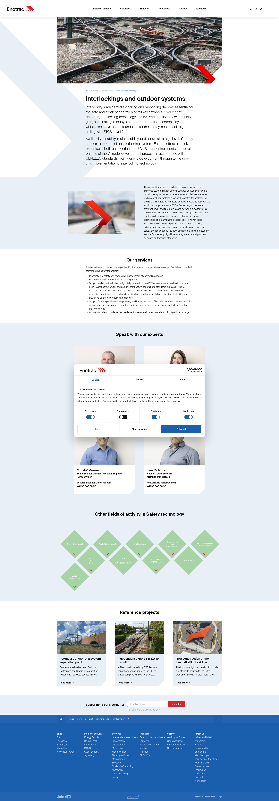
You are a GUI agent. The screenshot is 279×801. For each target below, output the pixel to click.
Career (183, 8)
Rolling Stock (91, 741)
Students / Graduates (178, 744)
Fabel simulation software (152, 737)
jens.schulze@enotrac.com (161, 482)
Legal (220, 796)
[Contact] (256, 8)
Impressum (198, 796)
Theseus (144, 751)
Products (144, 8)
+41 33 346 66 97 (86, 486)
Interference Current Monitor (150, 746)
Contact (199, 777)
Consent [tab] (96, 380)
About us (201, 8)
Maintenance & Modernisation (119, 750)
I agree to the (145, 709)
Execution (117, 762)
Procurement (118, 741)
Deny (97, 429)
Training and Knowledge (207, 759)
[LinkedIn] (64, 797)
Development (119, 744)
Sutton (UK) (62, 744)
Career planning (175, 748)
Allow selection (139, 429)
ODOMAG (145, 755)
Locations (200, 773)
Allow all (181, 429)
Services (124, 8)
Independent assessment (125, 737)
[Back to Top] (218, 719)
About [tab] (183, 379)
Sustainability (201, 748)
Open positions (175, 741)
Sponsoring (200, 751)
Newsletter (200, 780)
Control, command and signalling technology (118, 90)
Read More (65, 682)
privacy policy (151, 709)
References (164, 8)
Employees (200, 769)
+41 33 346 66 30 (156, 486)
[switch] (123, 417)
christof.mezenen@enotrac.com (94, 482)
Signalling (89, 755)
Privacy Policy (210, 796)
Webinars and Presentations (202, 764)
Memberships (202, 755)
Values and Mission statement (204, 739)
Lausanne (62, 741)
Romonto (144, 741)
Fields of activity (102, 8)
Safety (115, 777)
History (198, 744)
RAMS (87, 748)
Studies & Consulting (122, 766)
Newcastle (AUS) (65, 751)
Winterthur (62, 748)
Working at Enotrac (176, 737)
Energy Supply (91, 737)
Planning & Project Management (121, 757)
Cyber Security (91, 751)
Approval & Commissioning (120, 771)
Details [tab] (139, 379)
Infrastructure (91, 744)
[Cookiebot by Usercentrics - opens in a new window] (189, 370)
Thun (59, 737)
